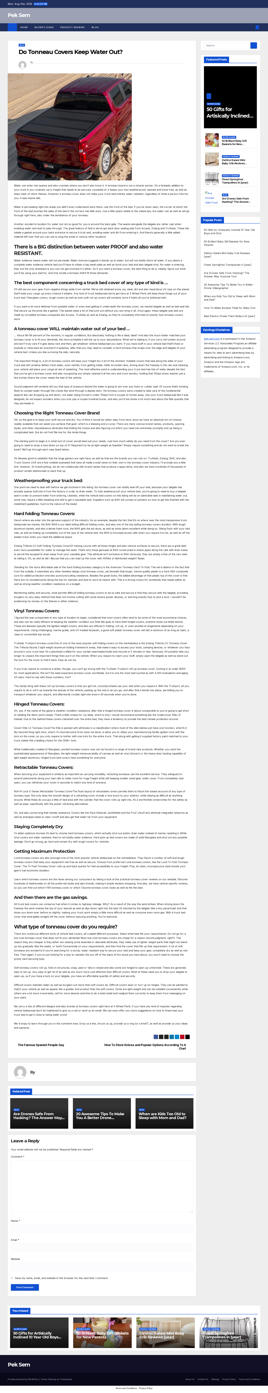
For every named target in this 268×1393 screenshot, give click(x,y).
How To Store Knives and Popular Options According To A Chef (145, 1046)
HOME (24, 27)
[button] (252, 27)
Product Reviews (72, 27)
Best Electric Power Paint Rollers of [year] (229, 316)
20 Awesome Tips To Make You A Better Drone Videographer (100, 1118)
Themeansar (66, 1379)
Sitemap (215, 1379)
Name (15, 1220)
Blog (95, 27)
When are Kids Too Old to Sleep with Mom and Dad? (162, 1116)
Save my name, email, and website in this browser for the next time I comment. (61, 1278)
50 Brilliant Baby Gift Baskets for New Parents (234, 144)
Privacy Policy (229, 1379)
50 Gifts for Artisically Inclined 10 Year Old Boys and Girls (35, 1337)
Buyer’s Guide (44, 27)
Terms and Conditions (249, 1379)
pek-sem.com (212, 338)
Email (15, 1239)
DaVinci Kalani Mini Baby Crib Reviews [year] (233, 163)
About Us (189, 1379)
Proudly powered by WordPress (23, 1379)
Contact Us (202, 1379)
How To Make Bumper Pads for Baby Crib (229, 307)
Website (15, 1259)
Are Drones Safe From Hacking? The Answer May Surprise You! (37, 1118)
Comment (17, 1156)
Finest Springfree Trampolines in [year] (235, 181)
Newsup (52, 1379)
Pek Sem (19, 15)
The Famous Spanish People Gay (41, 1045)
